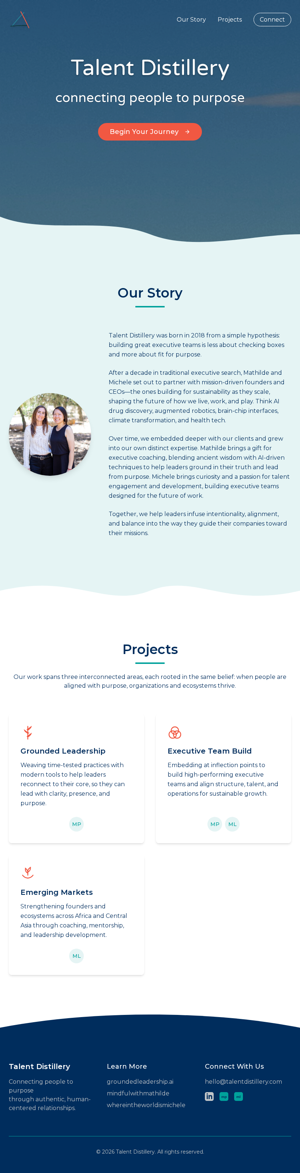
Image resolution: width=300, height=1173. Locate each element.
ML (232, 824)
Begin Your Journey (144, 132)
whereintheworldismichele (146, 1105)
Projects (230, 19)
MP (76, 824)
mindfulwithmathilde (138, 1093)
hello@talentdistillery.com (243, 1081)
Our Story (191, 19)
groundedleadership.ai (140, 1081)
